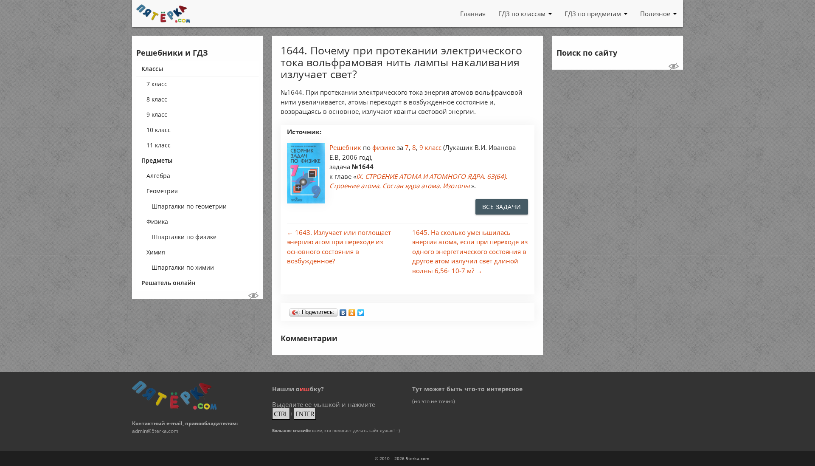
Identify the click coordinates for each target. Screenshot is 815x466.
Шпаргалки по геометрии (189, 206)
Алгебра (158, 176)
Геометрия (162, 191)
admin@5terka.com (155, 431)
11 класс (158, 145)
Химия (155, 252)
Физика (157, 221)
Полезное (655, 13)
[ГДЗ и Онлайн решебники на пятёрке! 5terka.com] (163, 13)
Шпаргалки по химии (183, 267)
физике (384, 147)
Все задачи (501, 207)
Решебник (346, 147)
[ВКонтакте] (343, 310)
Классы (152, 69)
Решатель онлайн (168, 283)
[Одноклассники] (352, 310)
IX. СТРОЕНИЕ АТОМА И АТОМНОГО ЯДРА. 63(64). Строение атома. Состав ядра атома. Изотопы (418, 181)
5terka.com (418, 458)
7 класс (156, 84)
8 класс (156, 99)
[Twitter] (361, 310)
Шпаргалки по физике (184, 237)
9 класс (156, 114)
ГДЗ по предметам (593, 13)
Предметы (156, 160)
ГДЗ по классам (521, 13)
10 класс (158, 130)
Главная (473, 13)
